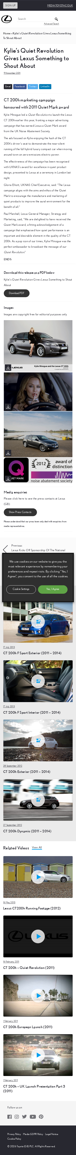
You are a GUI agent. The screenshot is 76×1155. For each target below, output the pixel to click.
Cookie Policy (14, 1139)
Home (7, 33)
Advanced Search (51, 24)
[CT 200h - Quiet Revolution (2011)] (38, 936)
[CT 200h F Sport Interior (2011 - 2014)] (38, 681)
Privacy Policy (14, 1134)
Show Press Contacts (20, 512)
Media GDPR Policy (33, 1134)
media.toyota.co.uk (60, 5)
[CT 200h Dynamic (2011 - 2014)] (38, 799)
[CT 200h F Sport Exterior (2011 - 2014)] (38, 621)
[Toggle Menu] (70, 19)
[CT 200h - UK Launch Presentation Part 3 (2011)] (38, 1054)
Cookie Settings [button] (21, 589)
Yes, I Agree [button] (52, 589)
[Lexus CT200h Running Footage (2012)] (38, 876)
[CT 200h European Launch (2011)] (38, 995)
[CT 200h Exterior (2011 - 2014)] (38, 740)
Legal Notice (51, 1134)
